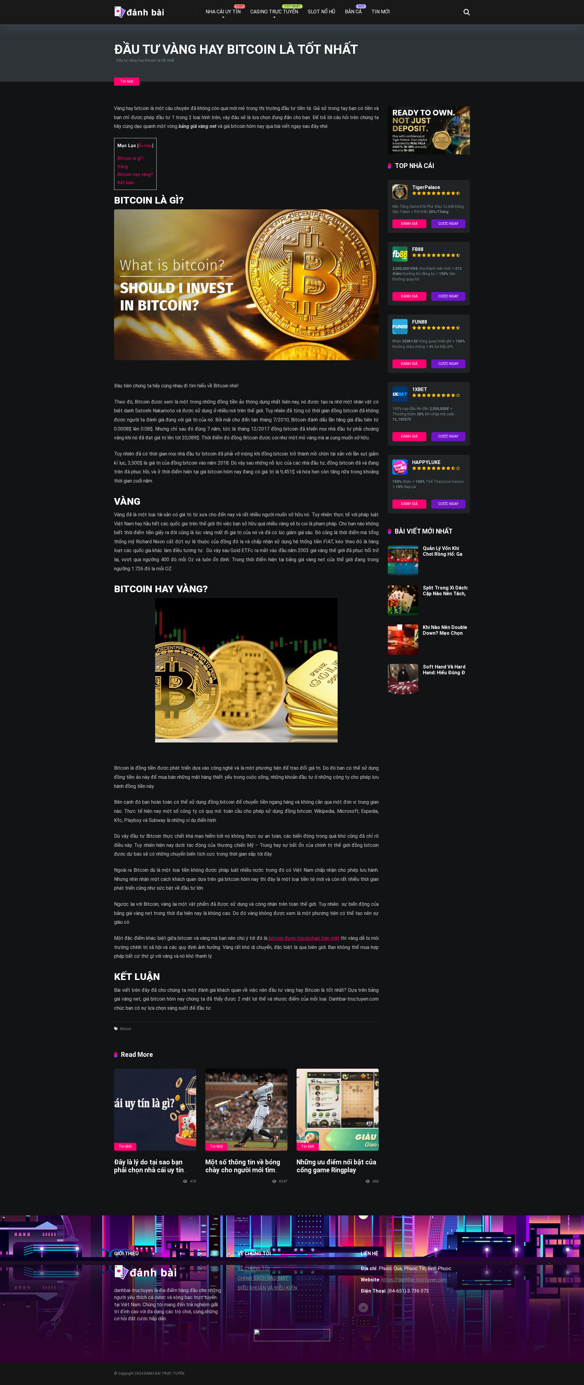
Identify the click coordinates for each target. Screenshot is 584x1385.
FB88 (417, 249)
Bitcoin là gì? (130, 158)
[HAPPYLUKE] (400, 473)
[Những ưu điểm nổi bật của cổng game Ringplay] (338, 1110)
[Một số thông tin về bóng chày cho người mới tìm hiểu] (246, 1110)
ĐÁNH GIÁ (409, 224)
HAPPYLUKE (426, 462)
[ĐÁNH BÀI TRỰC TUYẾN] (139, 10)
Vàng (122, 166)
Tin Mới (126, 81)
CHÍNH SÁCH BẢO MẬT (263, 1278)
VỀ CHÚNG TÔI (254, 1268)
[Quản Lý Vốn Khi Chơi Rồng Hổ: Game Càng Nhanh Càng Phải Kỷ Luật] (403, 574)
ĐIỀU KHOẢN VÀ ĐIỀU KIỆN (267, 1288)
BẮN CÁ (353, 12)
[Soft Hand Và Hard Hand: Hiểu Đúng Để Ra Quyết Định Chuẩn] (403, 693)
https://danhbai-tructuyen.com (414, 1280)
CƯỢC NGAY (448, 224)
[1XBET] (400, 400)
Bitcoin (125, 1029)
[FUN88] (400, 332)
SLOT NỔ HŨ (321, 12)
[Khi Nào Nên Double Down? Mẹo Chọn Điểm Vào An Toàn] (403, 653)
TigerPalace (426, 187)
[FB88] (400, 260)
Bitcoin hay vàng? (135, 174)
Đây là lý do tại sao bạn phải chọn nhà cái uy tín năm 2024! (149, 1170)
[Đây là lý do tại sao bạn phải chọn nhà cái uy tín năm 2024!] (155, 1110)
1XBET (419, 389)
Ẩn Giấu (145, 145)
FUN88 (419, 322)
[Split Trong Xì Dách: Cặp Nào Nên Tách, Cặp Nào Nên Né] (403, 614)
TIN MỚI (380, 12)
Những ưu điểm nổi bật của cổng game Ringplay (336, 1166)
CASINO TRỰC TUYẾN (274, 12)
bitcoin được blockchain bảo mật (303, 938)
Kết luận (125, 182)
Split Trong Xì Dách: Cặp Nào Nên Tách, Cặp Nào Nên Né (445, 593)
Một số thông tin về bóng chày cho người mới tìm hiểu (242, 1170)
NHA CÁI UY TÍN (223, 12)
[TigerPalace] (400, 198)
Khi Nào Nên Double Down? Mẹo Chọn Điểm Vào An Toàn (445, 633)
